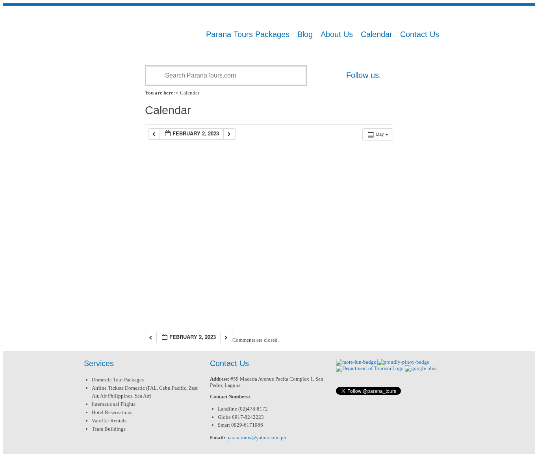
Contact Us (419, 34)
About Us (337, 34)
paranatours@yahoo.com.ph (256, 437)
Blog (305, 34)
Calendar (376, 34)
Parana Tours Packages (247, 34)
